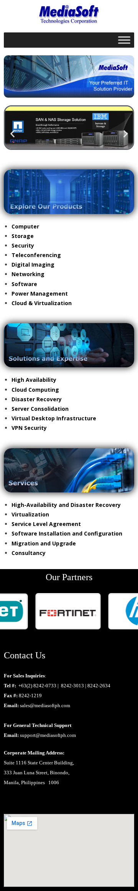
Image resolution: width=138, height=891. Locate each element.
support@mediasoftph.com (48, 735)
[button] (12, 133)
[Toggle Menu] (124, 40)
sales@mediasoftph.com (45, 705)
